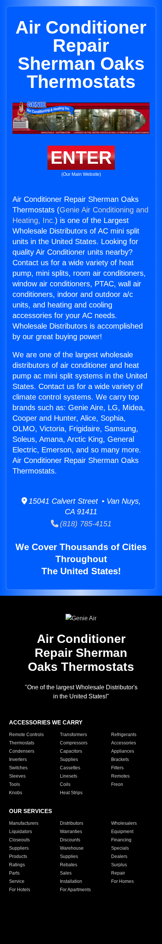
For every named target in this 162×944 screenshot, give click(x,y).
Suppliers (19, 848)
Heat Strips (71, 792)
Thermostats (21, 743)
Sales (66, 873)
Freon (117, 784)
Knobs (15, 792)
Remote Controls (26, 734)
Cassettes (70, 767)
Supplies (69, 759)
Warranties (71, 831)
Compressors (73, 743)
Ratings (17, 864)
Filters (117, 767)
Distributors (71, 823)
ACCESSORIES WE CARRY (46, 722)
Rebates (68, 864)
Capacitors (71, 751)
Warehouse (72, 848)
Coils (65, 784)
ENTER (81, 158)
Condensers (21, 751)
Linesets (68, 776)
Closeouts (19, 840)
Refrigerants (123, 734)
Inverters (18, 759)
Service (16, 881)
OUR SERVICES (30, 811)
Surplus (119, 864)
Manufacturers (23, 823)
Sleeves (17, 776)
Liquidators (20, 831)
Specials (120, 848)
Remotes (120, 776)
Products (18, 856)
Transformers (73, 734)
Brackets (120, 759)
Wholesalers (124, 823)
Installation (71, 881)
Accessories (123, 743)
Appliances (122, 751)
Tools (14, 784)
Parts (14, 873)
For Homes (122, 881)
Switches (18, 767)
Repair (118, 873)
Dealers (119, 856)
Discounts (70, 840)
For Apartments (75, 889)
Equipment (122, 831)
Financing (121, 840)
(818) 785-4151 (85, 524)
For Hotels (19, 889)
